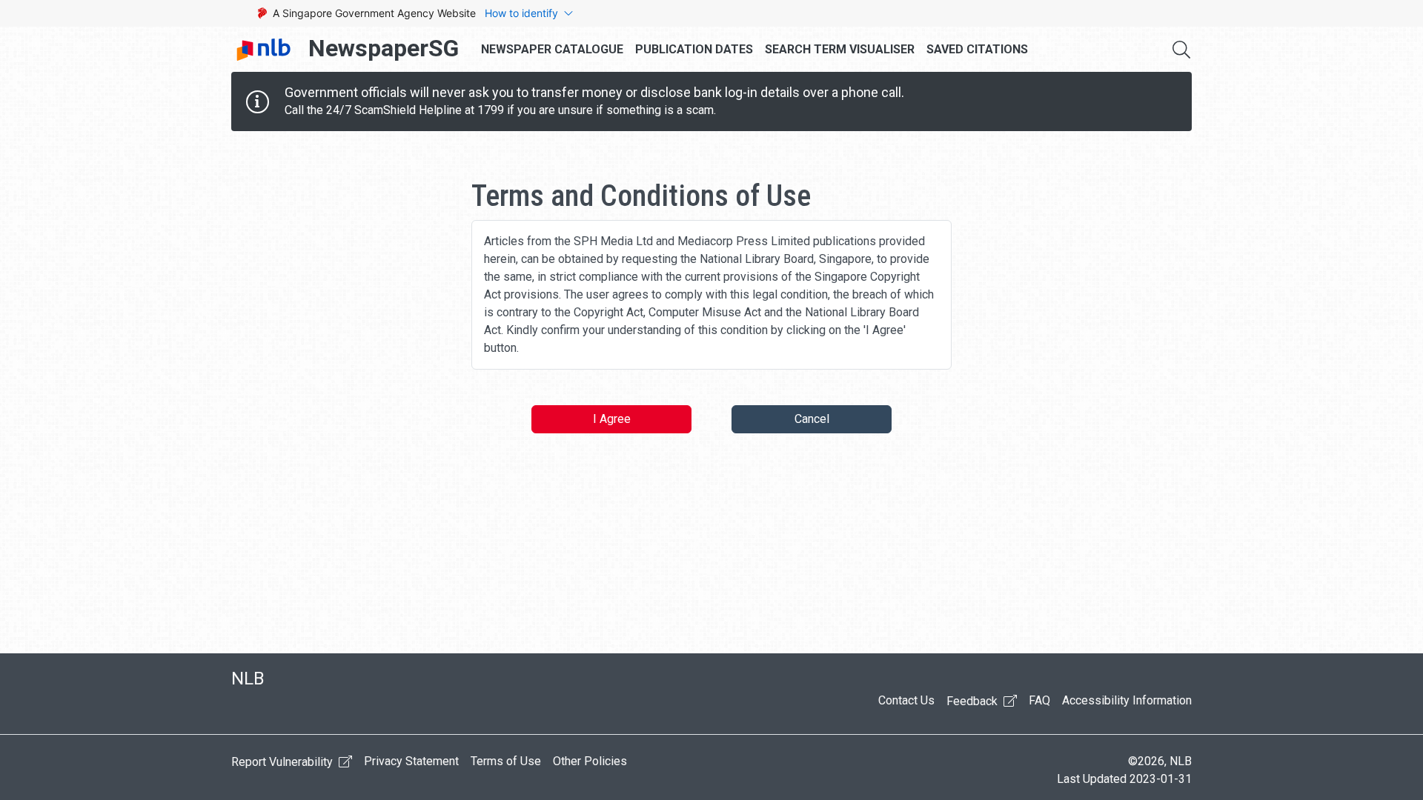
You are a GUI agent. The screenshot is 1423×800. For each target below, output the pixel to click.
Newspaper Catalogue (552, 49)
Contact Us (906, 700)
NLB (248, 678)
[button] (1181, 49)
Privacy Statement (411, 761)
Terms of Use (506, 761)
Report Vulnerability (283, 762)
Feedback (973, 701)
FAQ (1039, 700)
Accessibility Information (1127, 700)
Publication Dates (694, 49)
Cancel (812, 419)
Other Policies (590, 761)
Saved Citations (977, 49)
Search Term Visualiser (840, 49)
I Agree (612, 419)
